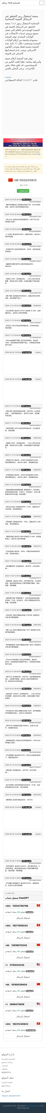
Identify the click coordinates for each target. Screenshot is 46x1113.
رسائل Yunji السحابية (11, 3)
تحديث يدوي (24, 185)
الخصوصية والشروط (8, 1059)
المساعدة (5, 1066)
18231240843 (20, 1024)
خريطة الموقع (6, 1086)
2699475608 (17, 1004)
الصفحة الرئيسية (7, 1082)
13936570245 (19, 945)
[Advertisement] (23, 108)
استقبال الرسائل (23, 918)
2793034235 (17, 965)
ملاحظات (5, 1069)
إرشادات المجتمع (7, 1062)
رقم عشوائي (24, 191)
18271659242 (20, 925)
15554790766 (20, 906)
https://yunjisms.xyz (32, 1106)
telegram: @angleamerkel (11, 1096)
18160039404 (19, 984)
